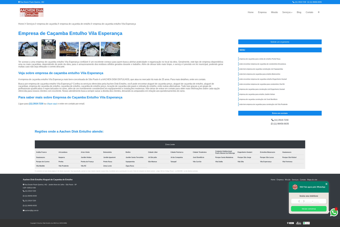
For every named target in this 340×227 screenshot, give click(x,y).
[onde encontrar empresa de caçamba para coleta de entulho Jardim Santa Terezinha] (28, 49)
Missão (274, 12)
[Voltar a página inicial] (31, 12)
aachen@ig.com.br (31, 210)
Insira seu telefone (309, 196)
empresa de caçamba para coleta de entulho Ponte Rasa (259, 59)
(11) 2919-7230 (300, 2)
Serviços (286, 12)
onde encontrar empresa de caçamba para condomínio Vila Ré (262, 84)
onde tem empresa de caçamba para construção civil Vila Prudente (263, 104)
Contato (309, 12)
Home (251, 12)
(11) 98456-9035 (315, 2)
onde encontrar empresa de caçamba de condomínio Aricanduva (262, 64)
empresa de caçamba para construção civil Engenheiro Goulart (262, 89)
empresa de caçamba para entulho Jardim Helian (257, 94)
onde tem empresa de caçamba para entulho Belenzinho (259, 74)
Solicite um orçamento (280, 42)
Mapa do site (312, 180)
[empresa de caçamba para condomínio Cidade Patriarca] (89, 49)
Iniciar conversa (309, 209)
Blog (299, 12)
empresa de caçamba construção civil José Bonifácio (258, 99)
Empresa (262, 12)
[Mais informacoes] (319, 12)
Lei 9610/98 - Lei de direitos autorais (186, 171)
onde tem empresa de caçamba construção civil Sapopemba (261, 69)
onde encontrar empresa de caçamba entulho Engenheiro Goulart (263, 79)
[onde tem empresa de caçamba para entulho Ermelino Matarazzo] (48, 49)
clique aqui (52, 104)
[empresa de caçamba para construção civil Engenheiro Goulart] (69, 49)
